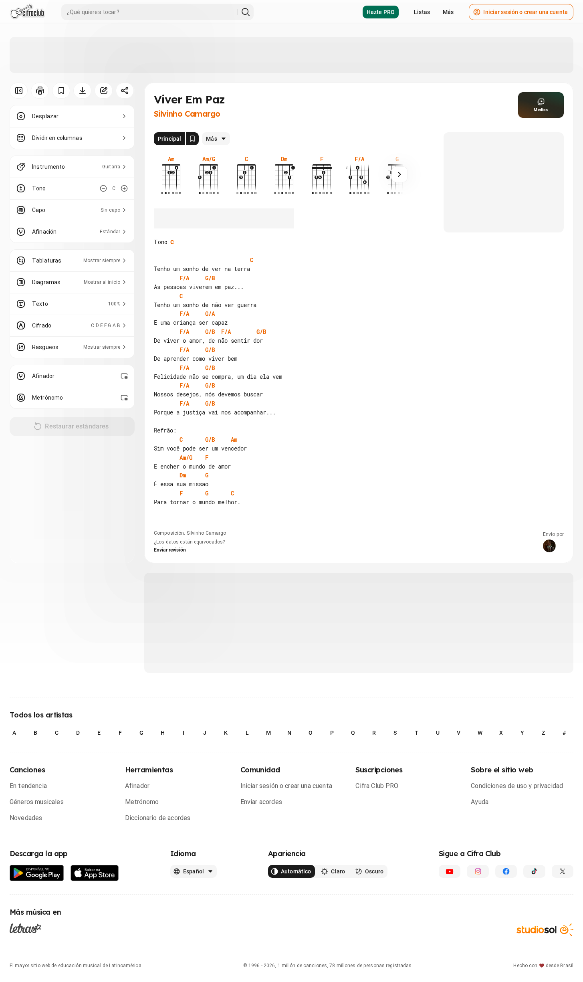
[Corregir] (104, 91)
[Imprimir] (40, 91)
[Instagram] (477, 871)
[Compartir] (125, 91)
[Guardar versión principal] (192, 138)
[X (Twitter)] (562, 871)
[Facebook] (506, 871)
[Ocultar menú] (19, 91)
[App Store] (95, 873)
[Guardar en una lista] (61, 91)
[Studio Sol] (544, 929)
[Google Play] (37, 873)
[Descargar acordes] (82, 91)
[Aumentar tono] (124, 188)
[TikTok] (534, 871)
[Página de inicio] (27, 12)
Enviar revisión (170, 550)
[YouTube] (449, 871)
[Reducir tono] (103, 188)
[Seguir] (399, 174)
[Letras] (25, 928)
